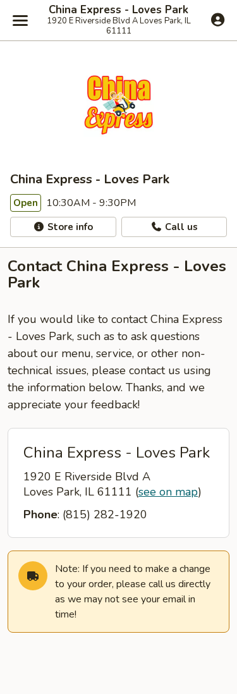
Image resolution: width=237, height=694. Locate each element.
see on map (168, 491)
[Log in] (218, 19)
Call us (180, 227)
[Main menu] (20, 20)
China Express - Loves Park (118, 10)
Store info (69, 227)
